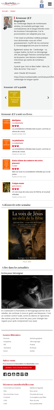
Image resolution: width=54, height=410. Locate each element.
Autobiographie (36, 338)
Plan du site (34, 400)
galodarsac (17, 186)
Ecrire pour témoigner (12, 273)
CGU (5, 400)
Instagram (22, 374)
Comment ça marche (12, 388)
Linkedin (18, 374)
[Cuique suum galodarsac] (6, 187)
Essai (6, 351)
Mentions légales (36, 388)
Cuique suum (18, 183)
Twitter (9, 374)
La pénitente (18, 140)
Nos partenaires (36, 404)
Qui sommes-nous (11, 394)
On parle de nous (36, 394)
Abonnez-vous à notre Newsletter (19, 368)
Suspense (7, 341)
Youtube (13, 374)
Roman (6, 338)
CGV (5, 404)
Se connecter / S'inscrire (42, 2)
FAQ (5, 391)
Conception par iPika (38, 397)
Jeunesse (7, 348)
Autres (32, 351)
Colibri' (14, 166)
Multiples (16, 120)
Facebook (5, 374)
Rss (26, 374)
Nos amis (33, 391)
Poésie (32, 345)
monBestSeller (17, 123)
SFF (5, 345)
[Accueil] (10, 4)
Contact (7, 397)
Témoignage (35, 341)
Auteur (12, 11)
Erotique (33, 348)
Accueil (5, 11)
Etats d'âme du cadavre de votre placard (27, 161)
